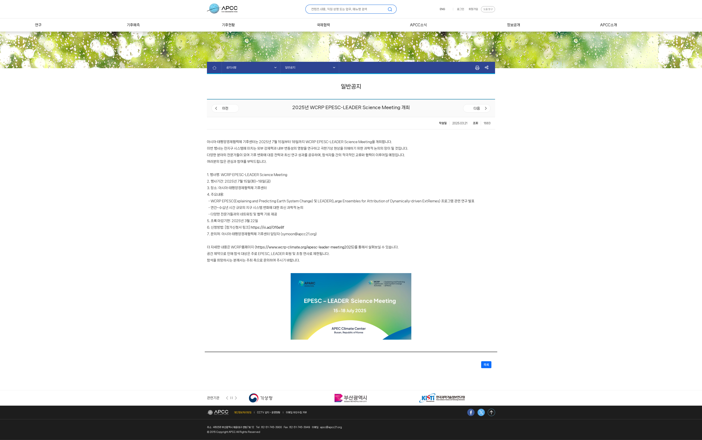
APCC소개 (608, 25)
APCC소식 (418, 25)
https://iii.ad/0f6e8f (267, 227)
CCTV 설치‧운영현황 (268, 412)
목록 (486, 364)
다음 (477, 108)
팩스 (477, 67)
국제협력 (323, 25)
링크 (487, 67)
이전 (225, 108)
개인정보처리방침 (242, 412)
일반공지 (290, 67)
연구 (38, 25)
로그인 (460, 9)
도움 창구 (488, 9)
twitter (481, 412)
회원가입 (473, 9)
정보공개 (513, 25)
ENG (442, 9)
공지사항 (231, 67)
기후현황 (228, 25)
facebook (471, 412)
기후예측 (133, 25)
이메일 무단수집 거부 (296, 412)
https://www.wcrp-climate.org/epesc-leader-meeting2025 (304, 247)
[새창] (265, 397)
